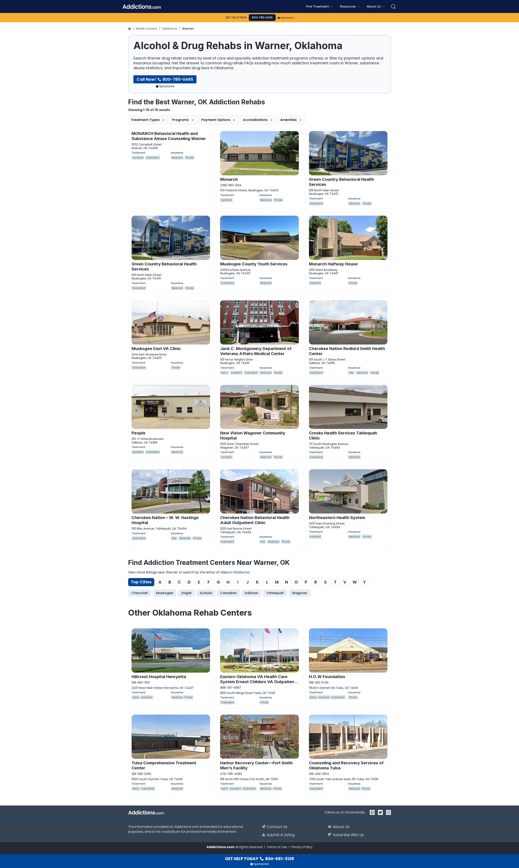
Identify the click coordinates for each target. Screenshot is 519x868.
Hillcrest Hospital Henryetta (159, 676)
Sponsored (287, 17)
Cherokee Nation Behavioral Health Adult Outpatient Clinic (255, 520)
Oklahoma (169, 29)
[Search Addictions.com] (393, 6)
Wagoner (299, 593)
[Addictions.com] (130, 29)
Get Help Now (236, 17)
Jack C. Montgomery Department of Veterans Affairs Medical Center (256, 351)
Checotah (139, 593)
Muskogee (164, 593)
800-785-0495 (262, 17)
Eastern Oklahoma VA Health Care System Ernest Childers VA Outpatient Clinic (258, 681)
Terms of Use (277, 847)
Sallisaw (251, 593)
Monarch (229, 179)
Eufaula (206, 593)
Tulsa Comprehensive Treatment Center (164, 765)
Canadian (228, 593)
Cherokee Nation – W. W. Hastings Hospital (165, 520)
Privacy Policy (302, 847)
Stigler (186, 593)
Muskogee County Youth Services (253, 264)
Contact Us (277, 826)
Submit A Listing (281, 834)
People (138, 433)
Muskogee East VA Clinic (156, 348)
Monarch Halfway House (333, 264)
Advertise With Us (348, 834)
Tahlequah (275, 593)
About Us (341, 826)
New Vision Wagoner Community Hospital (252, 435)
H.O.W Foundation (327, 676)
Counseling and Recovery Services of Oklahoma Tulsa (346, 765)
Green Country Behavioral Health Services (341, 182)
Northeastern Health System (337, 517)
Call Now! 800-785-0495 (165, 79)
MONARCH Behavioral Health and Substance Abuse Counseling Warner (169, 136)
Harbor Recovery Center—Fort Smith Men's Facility (256, 765)
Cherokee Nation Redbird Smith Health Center (347, 351)
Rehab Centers (146, 29)
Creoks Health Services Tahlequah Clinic (343, 435)
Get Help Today (259, 859)
